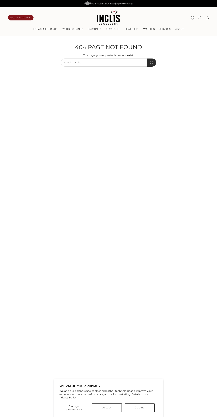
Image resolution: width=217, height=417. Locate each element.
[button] (45, 29)
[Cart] (207, 17)
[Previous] (9, 3)
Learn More (125, 3)
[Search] (151, 63)
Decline (140, 407)
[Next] (207, 3)
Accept (106, 407)
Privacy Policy (68, 397)
